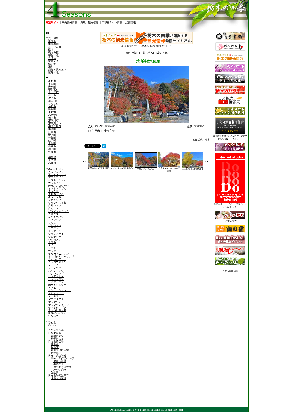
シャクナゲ (54, 230)
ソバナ (52, 247)
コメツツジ (54, 219)
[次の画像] (162, 52)
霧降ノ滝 (53, 72)
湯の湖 (52, 63)
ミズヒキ (53, 287)
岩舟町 (52, 86)
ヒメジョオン (56, 282)
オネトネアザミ (57, 188)
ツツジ (52, 250)
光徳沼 (52, 58)
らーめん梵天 (230, 221)
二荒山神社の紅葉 (145, 169)
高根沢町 (53, 114)
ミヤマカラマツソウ (59, 290)
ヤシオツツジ (56, 293)
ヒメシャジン (56, 279)
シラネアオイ (56, 233)
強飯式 (55, 347)
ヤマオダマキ (56, 298)
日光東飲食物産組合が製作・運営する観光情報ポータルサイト (230, 137)
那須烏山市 (54, 123)
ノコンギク (54, 267)
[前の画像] (131, 52)
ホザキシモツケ (57, 284)
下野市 (52, 112)
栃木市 (52, 117)
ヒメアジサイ (56, 276)
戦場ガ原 (53, 52)
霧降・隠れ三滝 (57, 69)
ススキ (52, 242)
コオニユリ (54, 214)
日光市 (52, 131)
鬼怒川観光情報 (89, 22)
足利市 (52, 80)
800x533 (99, 126)
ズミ (50, 245)
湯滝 (50, 49)
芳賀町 (52, 137)
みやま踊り (59, 369)
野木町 (52, 134)
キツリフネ (54, 197)
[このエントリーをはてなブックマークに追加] (104, 147)
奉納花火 (58, 364)
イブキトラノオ (57, 180)
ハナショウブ (56, 273)
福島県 (52, 157)
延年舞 (55, 352)
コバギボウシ (56, 216)
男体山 (52, 41)
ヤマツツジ (54, 301)
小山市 (52, 95)
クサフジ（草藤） (58, 202)
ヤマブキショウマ (58, 304)
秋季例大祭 (57, 338)
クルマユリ (54, 208)
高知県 (52, 162)
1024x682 (110, 126)
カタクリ (53, 191)
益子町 (52, 140)
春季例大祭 (57, 335)
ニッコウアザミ (57, 259)
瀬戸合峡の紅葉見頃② (98, 168)
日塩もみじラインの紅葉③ (169, 169)
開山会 (55, 344)
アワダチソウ (56, 177)
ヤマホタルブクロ (58, 307)
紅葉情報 (130, 22)
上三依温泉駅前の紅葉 (192, 169)
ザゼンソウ (54, 225)
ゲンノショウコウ (58, 211)
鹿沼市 (52, 98)
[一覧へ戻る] (146, 52)
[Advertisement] (113, 210)
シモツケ (53, 228)
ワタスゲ (53, 315)
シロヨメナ (54, 239)
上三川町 (53, 100)
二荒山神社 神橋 (230, 271)
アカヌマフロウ (57, 174)
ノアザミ (53, 265)
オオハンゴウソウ (58, 185)
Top (48, 32)
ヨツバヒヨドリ (57, 310)
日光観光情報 (69, 22)
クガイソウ (54, 199)
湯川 (50, 66)
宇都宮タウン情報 (112, 22)
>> (206, 161)
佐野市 (52, 106)
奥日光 (52, 324)
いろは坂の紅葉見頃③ (122, 168)
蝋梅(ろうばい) (56, 313)
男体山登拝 (59, 361)
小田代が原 (54, 46)
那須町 (52, 129)
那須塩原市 (54, 126)
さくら (52, 222)
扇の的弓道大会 (62, 366)
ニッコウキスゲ (57, 262)
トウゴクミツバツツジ (61, 256)
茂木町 (52, 148)
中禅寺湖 (53, 44)
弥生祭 (55, 372)
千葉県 (52, 160)
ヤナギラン (54, 296)
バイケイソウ (56, 270)
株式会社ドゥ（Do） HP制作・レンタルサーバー (230, 205)
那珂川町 (53, 120)
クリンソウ (54, 205)
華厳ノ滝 (53, 55)
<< (85, 161)
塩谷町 (52, 109)
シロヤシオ (54, 236)
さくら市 (53, 103)
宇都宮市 (53, 89)
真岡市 (52, 146)
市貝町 (52, 83)
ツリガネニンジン (58, 253)
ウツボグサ (54, 182)
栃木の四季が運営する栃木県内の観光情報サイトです (146, 46)
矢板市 (52, 151)
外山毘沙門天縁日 (61, 350)
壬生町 (52, 143)
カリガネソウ (56, 194)
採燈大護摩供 (58, 378)
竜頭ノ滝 (53, 61)
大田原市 (53, 92)
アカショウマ (56, 171)
